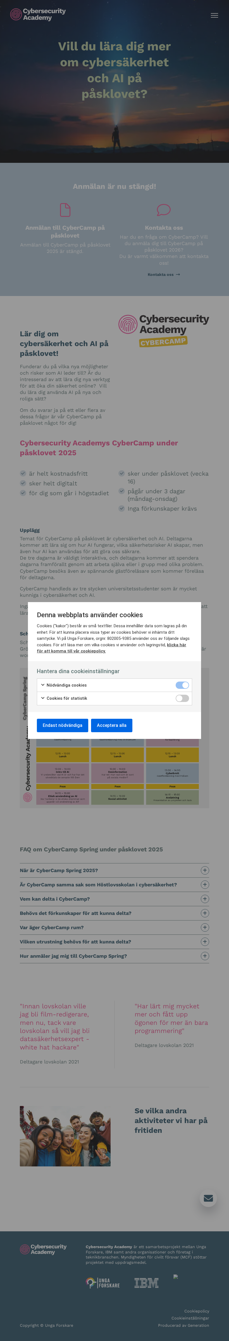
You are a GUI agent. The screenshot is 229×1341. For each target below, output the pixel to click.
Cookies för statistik (66, 698)
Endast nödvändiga (62, 725)
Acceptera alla (112, 725)
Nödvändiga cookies (66, 685)
